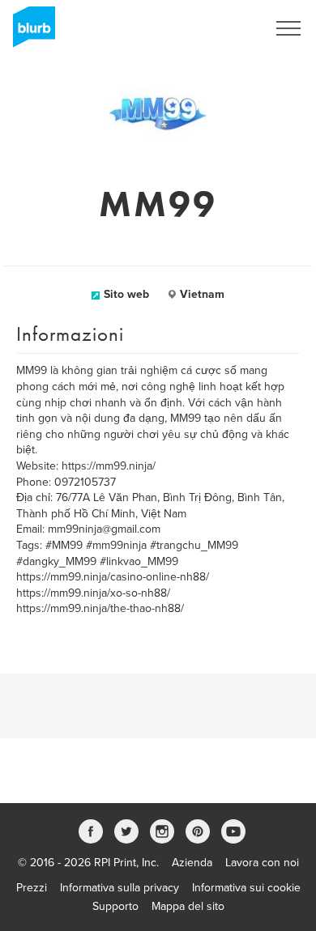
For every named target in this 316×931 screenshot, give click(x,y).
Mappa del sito (188, 906)
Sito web (126, 294)
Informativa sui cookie (246, 888)
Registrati (221, 28)
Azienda (192, 862)
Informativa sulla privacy (119, 888)
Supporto (115, 906)
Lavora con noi (262, 862)
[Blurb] (29, 32)
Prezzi (31, 888)
